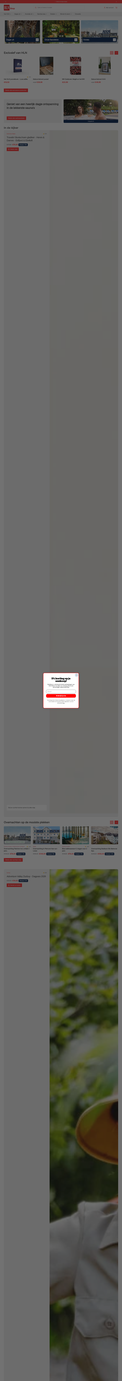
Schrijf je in (61, 696)
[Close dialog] (76, 675)
